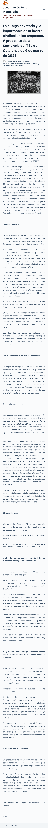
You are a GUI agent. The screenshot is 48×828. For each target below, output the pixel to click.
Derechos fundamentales (13, 65)
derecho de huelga (31, 64)
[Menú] (44, 9)
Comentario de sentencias (13, 64)
